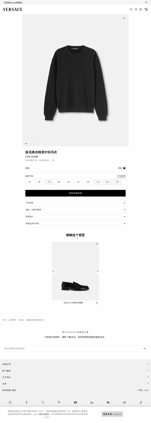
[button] (140, 9)
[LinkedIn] (92, 402)
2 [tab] (29, 143)
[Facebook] (26, 402)
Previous (53, 271)
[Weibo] (124, 402)
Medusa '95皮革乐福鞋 (73, 302)
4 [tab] (35, 143)
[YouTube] (75, 402)
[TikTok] (141, 402)
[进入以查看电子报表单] (144, 348)
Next (97, 271)
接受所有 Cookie (112, 414)
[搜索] (131, 9)
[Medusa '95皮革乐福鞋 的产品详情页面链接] (75, 271)
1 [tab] (26, 143)
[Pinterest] (59, 402)
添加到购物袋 (75, 193)
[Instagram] (10, 402)
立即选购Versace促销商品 (13, 2)
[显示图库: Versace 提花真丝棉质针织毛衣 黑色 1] (75, 80)
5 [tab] (38, 143)
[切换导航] (146, 9)
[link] (5, 320)
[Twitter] (43, 402)
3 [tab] (32, 143)
